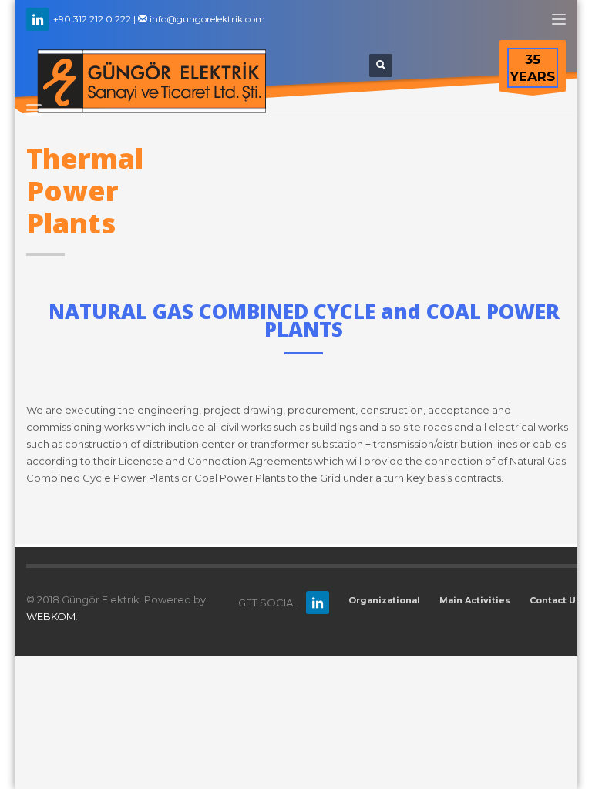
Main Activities (474, 600)
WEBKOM (51, 616)
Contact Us (555, 600)
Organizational (384, 600)
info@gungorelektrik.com (206, 19)
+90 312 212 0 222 (91, 19)
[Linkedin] (37, 19)
